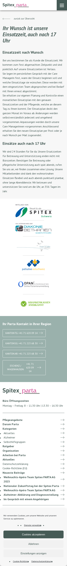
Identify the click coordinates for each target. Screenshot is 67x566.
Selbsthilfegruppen (14, 442)
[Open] (62, 5)
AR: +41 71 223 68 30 (21, 353)
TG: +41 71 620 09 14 (21, 333)
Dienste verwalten (32, 525)
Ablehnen (33, 543)
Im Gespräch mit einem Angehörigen (26, 499)
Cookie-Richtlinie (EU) (15, 468)
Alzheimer (9, 437)
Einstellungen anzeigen (33, 553)
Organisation (11, 450)
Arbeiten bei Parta (14, 455)
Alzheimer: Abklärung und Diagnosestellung (31, 494)
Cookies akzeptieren (33, 534)
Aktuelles (9, 433)
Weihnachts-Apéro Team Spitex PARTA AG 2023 (29, 479)
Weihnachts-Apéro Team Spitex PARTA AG (29, 490)
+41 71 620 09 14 (20, 367)
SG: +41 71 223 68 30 (21, 343)
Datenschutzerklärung (41, 561)
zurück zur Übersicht (24, 18)
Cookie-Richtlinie (21, 561)
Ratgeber (8, 446)
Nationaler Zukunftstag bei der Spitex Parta (31, 486)
